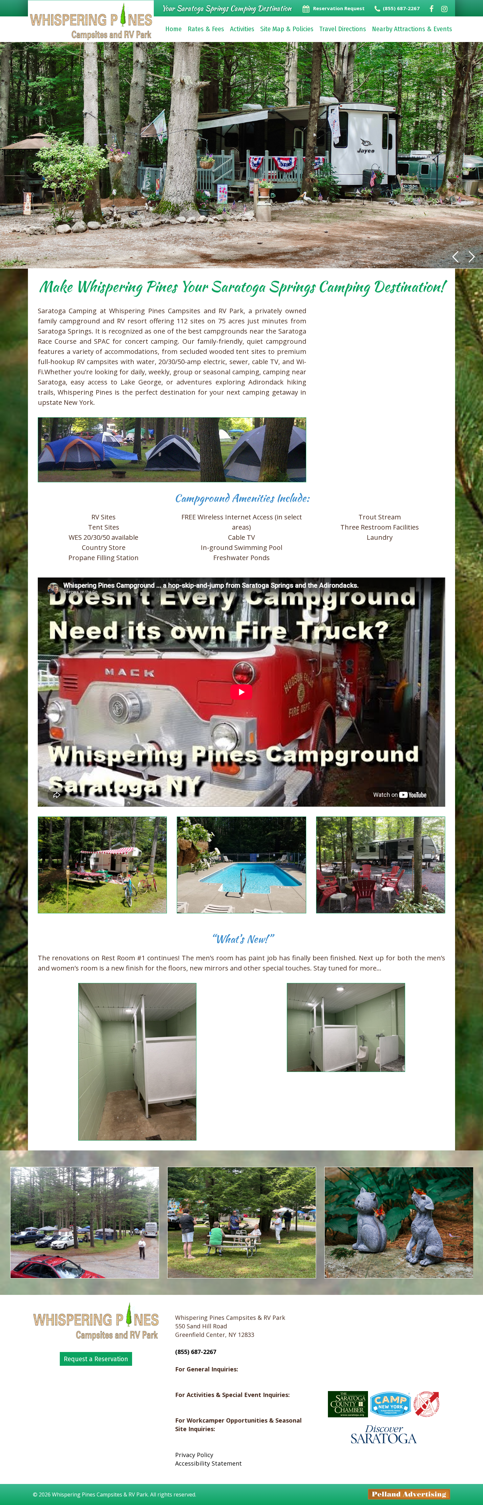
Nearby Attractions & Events (412, 29)
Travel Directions (342, 29)
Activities (242, 29)
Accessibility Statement (208, 1463)
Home (173, 29)
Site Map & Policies (286, 29)
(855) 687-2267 (195, 1352)
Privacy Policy (194, 1455)
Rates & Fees (206, 29)
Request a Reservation (96, 1359)
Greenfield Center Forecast (384, 1378)
